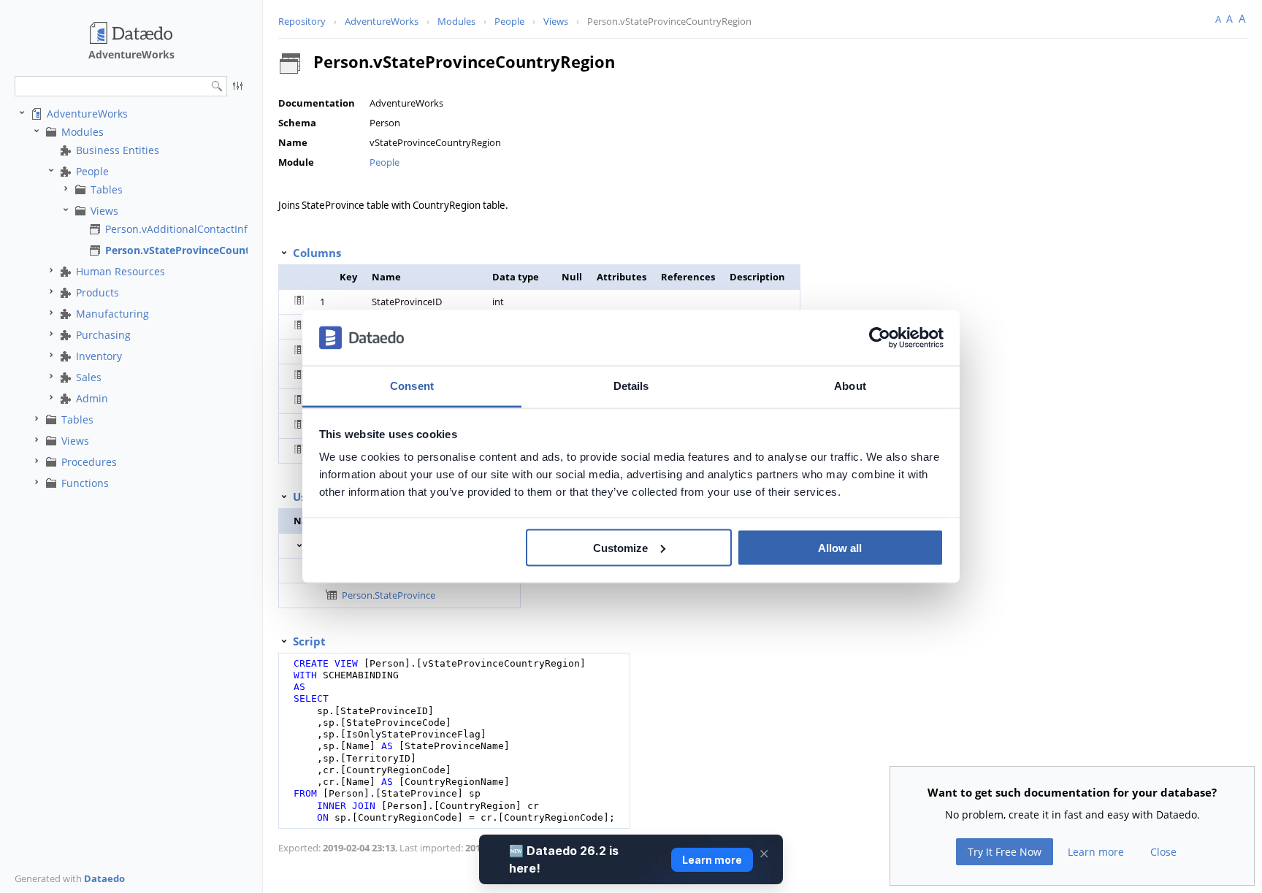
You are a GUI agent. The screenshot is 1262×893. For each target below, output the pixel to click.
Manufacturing (112, 314)
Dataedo (104, 878)
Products (97, 292)
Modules (82, 132)
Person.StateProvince (388, 595)
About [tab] (850, 386)
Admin (92, 398)
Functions (85, 483)
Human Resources (120, 271)
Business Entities (117, 150)
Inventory (99, 356)
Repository (302, 21)
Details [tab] (631, 386)
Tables (107, 189)
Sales (89, 377)
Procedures (89, 462)
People (92, 171)
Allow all (840, 547)
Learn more (1096, 852)
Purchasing (103, 335)
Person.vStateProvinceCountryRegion (199, 250)
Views (104, 211)
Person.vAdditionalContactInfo (179, 229)
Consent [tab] (412, 386)
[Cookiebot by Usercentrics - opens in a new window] (880, 338)
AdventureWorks (87, 113)
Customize (620, 547)
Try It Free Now (1004, 852)
